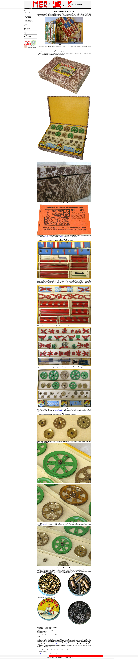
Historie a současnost (27, 20)
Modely (25, 33)
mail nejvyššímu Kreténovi (41, 652)
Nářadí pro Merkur (27, 28)
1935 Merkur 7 (31, 8)
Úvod (25, 10)
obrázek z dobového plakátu (59, 410)
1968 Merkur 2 (27, 13)
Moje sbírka (26, 8)
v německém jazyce (47, 236)
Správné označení (44, 524)
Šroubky (25, 32)
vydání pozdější (61, 236)
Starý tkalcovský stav (28, 16)
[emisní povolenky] (30, 48)
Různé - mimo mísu (27, 36)
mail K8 (40, 653)
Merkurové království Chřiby (29, 21)
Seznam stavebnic (27, 25)
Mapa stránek (26, 37)
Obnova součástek (28, 17)
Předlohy (25, 24)
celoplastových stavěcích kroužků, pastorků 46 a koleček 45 (58, 643)
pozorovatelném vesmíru (65, 47)
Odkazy (25, 35)
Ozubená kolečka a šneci (28, 29)
